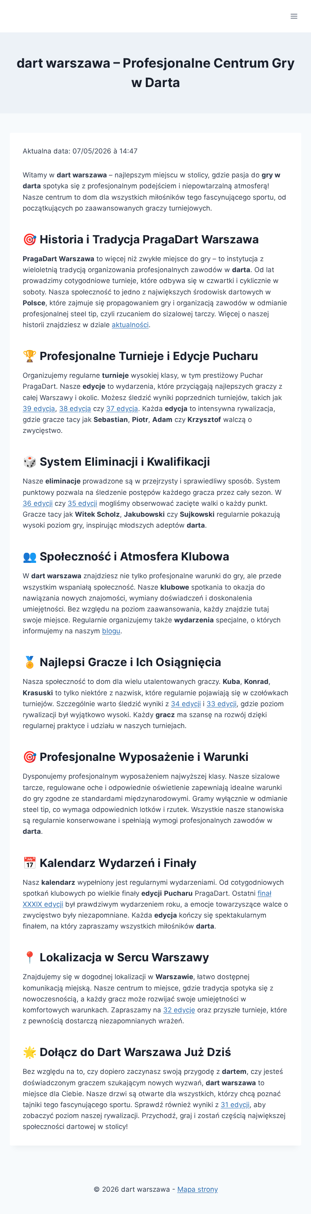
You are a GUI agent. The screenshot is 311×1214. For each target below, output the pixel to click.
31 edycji (235, 1105)
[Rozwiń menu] (293, 16)
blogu (111, 631)
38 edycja (75, 409)
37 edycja (122, 409)
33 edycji (221, 704)
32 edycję (179, 1010)
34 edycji (186, 704)
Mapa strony (197, 1189)
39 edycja (39, 409)
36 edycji (38, 503)
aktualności (130, 325)
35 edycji (82, 503)
